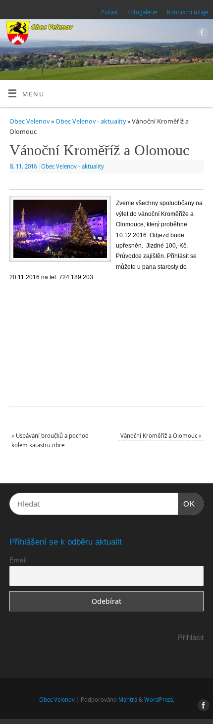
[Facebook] (201, 34)
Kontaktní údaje (187, 12)
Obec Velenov (29, 121)
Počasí (109, 12)
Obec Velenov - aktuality (90, 121)
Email (18, 560)
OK (187, 503)
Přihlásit (191, 637)
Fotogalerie (142, 12)
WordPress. (159, 699)
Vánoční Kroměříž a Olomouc (161, 435)
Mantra (127, 699)
